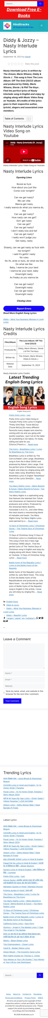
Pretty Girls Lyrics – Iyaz (19, 415)
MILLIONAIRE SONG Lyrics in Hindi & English (23, 859)
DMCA (40, 998)
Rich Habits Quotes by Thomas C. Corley (21, 956)
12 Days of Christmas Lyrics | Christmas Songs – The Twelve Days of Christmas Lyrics (27, 529)
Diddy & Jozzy (12, 605)
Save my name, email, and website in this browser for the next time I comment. (24, 692)
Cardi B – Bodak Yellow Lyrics (16, 948)
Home (8, 994)
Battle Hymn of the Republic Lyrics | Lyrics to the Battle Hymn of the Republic (25, 565)
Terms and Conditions (13, 998)
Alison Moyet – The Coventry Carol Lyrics (21, 952)
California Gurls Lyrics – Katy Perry (18, 924)
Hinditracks (21, 24)
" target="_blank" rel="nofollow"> (21, 618)
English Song (12, 602)
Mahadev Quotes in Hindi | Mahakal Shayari (23, 887)
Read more (33, 444)
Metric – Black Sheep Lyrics (15, 941)
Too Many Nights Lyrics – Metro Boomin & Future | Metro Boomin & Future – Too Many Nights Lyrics (27, 489)
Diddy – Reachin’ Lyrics (16, 615)
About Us (16, 994)
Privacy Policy (30, 998)
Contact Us (27, 994)
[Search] (40, 3)
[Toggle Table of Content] (27, 119)
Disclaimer (37, 994)
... (4, 627)
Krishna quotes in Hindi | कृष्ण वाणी (17, 890)
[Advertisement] (24, 737)
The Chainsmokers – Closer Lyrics (18, 944)
